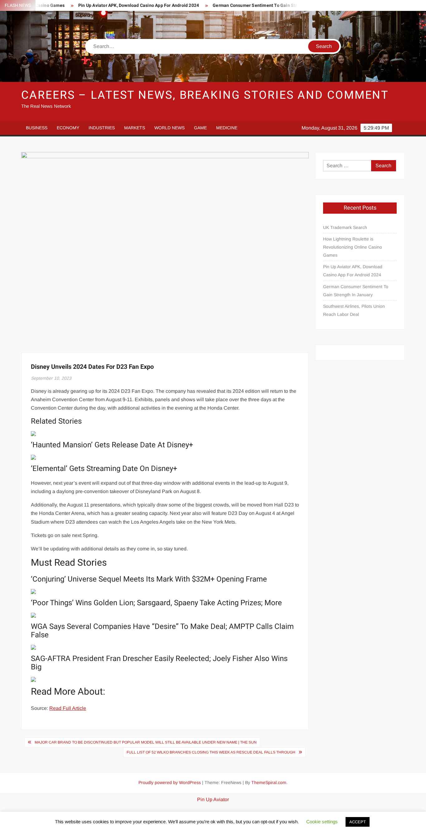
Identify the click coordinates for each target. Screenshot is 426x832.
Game (200, 127)
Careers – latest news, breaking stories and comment (205, 95)
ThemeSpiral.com (268, 782)
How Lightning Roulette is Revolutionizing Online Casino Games (352, 247)
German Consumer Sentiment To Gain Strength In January (257, 5)
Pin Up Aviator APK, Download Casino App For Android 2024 (123, 5)
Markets (134, 127)
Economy (68, 127)
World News (169, 127)
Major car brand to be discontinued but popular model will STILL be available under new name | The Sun (146, 742)
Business (36, 127)
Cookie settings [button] (322, 821)
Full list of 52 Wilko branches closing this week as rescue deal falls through (211, 752)
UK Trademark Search (345, 227)
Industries (102, 127)
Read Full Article (67, 708)
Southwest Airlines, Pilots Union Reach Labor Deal (354, 310)
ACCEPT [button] (357, 822)
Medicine (226, 127)
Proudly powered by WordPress (169, 782)
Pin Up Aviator (213, 799)
